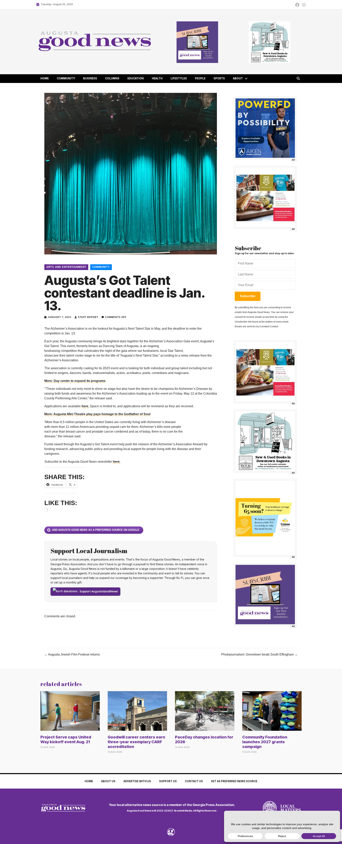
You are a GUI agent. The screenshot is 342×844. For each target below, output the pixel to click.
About (238, 78)
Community (66, 78)
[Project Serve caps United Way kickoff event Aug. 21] (70, 711)
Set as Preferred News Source (234, 781)
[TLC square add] (265, 518)
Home (44, 78)
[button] (246, 78)
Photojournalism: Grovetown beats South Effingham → (259, 654)
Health (157, 78)
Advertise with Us (137, 781)
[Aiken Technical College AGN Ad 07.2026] (265, 128)
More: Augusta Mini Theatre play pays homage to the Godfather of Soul (97, 414)
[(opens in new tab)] (269, 808)
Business (90, 78)
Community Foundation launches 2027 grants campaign (264, 742)
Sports (219, 78)
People (200, 78)
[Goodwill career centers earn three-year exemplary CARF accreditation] (137, 711)
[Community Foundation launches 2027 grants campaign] (272, 711)
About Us (108, 781)
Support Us (168, 781)
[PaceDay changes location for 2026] (204, 711)
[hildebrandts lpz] (265, 197)
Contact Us (194, 781)
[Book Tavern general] (269, 42)
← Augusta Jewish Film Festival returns (72, 654)
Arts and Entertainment (66, 266)
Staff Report (88, 317)
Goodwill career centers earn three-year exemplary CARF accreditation (136, 742)
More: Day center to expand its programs (74, 381)
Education (135, 78)
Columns (112, 78)
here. (86, 406)
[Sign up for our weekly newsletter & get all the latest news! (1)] (197, 42)
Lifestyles (179, 78)
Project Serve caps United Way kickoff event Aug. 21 (65, 739)
